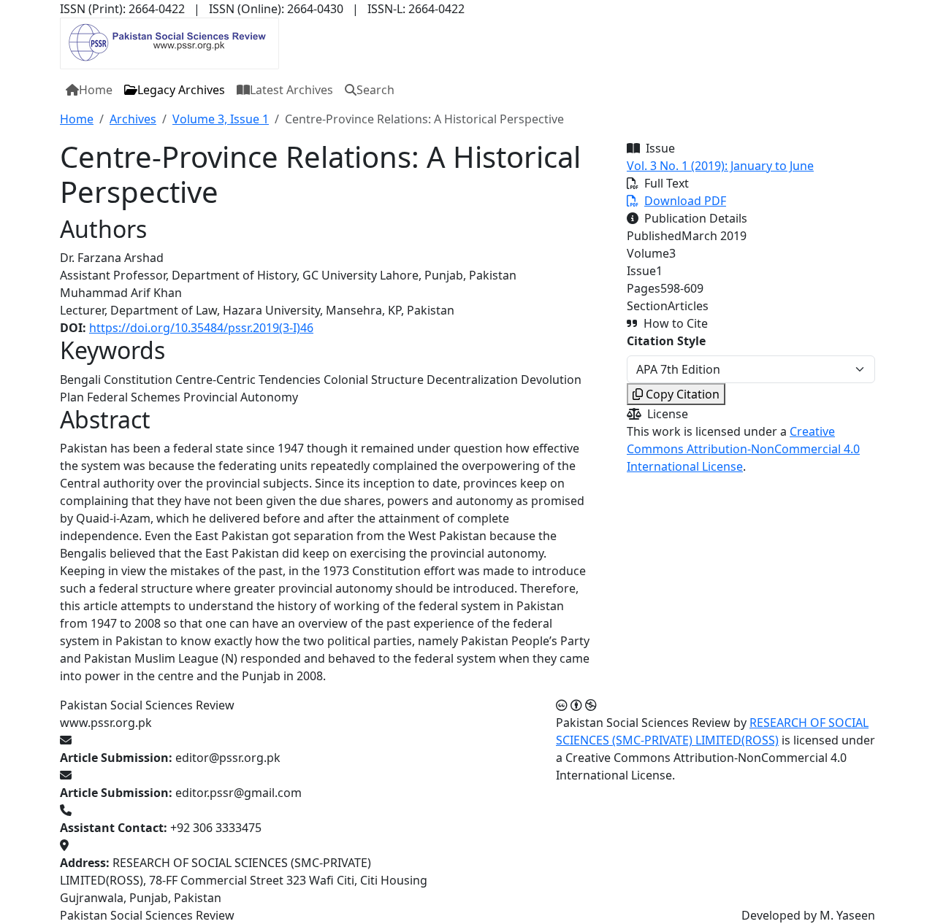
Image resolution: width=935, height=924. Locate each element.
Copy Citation (683, 394)
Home (95, 90)
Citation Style (666, 341)
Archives (133, 119)
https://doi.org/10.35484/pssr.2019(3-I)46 (201, 328)
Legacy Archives (181, 90)
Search (375, 90)
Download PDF (685, 201)
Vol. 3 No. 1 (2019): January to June (720, 166)
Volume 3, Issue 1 (220, 119)
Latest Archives (291, 90)
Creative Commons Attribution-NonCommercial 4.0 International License (743, 448)
